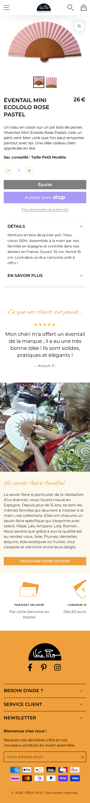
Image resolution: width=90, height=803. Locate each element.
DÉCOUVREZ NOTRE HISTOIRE (45, 561)
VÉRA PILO (34, 793)
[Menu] (6, 7)
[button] (70, 7)
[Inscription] (83, 757)
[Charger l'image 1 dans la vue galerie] (38, 82)
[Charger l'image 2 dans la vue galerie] (51, 82)
